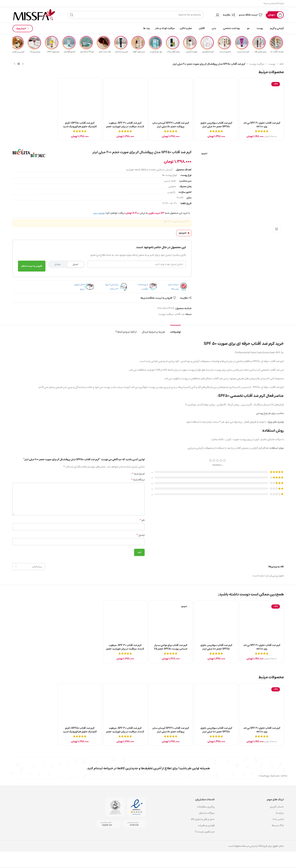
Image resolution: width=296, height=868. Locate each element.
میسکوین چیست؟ (205, 831)
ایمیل (75, 264)
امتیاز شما (138, 473)
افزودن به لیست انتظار (31, 266)
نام (142, 520)
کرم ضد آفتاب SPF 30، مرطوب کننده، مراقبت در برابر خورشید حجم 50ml (125, 126)
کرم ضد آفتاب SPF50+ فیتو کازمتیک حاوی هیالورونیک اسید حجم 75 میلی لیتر (80, 126)
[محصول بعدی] (14, 64)
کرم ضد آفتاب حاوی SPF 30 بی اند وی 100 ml (261, 125)
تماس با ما (278, 819)
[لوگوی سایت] (34, 14)
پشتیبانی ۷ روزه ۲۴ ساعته (111, 287)
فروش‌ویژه (21, 28)
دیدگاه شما (138, 480)
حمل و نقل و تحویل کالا (202, 819)
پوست (272, 64)
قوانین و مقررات (206, 825)
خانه (281, 64)
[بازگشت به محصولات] (19, 64)
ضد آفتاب (180, 314)
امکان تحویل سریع (79, 287)
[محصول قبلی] (23, 64)
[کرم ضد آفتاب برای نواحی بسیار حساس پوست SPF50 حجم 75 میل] (171, 622)
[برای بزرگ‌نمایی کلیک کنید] (276, 229)
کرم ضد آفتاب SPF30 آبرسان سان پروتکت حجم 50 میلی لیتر (170, 125)
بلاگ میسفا (278, 825)
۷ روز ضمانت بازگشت (143, 287)
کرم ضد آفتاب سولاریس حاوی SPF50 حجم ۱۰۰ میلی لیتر (216, 125)
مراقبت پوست (256, 64)
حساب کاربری (277, 806)
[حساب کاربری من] (217, 14)
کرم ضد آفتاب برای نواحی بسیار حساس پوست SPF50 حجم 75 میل (170, 649)
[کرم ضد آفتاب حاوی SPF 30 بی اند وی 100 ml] (261, 100)
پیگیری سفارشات (206, 806)
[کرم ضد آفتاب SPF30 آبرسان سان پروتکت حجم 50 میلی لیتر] (171, 100)
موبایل (57, 264)
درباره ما (280, 813)
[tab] (175, 330)
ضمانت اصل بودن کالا (173, 287)
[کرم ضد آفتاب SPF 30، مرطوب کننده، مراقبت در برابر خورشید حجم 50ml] (125, 100)
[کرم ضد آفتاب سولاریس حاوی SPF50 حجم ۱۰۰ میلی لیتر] (216, 100)
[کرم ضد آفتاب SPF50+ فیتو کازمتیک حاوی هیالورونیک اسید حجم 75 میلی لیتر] (79, 100)
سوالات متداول (207, 813)
